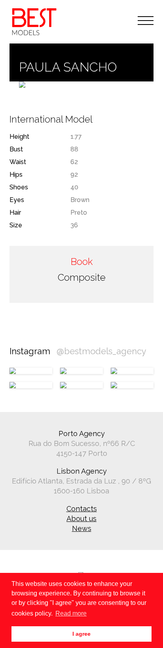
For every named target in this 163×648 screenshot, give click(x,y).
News (81, 528)
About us (81, 518)
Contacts (81, 508)
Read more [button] (71, 613)
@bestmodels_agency (101, 351)
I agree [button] (81, 634)
